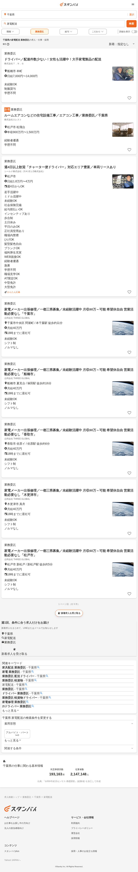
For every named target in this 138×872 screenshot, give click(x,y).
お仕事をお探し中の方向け (17, 823)
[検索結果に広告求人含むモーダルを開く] (8, 44)
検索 (131, 23)
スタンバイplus (11, 851)
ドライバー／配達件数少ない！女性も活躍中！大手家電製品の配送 (52, 59)
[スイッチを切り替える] (134, 31)
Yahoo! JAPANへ (12, 860)
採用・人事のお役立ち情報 (84, 851)
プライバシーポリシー (82, 828)
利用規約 (75, 823)
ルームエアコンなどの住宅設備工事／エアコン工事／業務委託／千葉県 (56, 115)
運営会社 (75, 833)
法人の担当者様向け (14, 828)
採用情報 (75, 838)
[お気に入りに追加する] (129, 98)
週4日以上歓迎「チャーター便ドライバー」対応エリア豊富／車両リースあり (60, 167)
